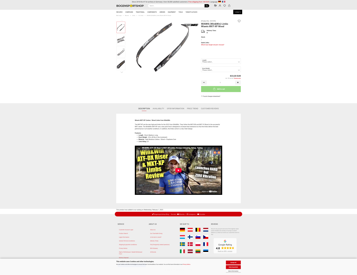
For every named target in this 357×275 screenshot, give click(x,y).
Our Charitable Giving (156, 233)
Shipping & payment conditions (128, 244)
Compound (129, 12)
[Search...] (207, 5)
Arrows (162, 12)
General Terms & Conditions (127, 241)
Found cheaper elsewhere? (211, 96)
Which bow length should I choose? (212, 45)
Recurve (119, 12)
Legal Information (124, 237)
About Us (152, 229)
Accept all (233, 262)
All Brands (153, 252)
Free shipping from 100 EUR (198, 2)
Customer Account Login (126, 229)
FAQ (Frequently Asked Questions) (160, 244)
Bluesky (182, 214)
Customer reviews (210, 108)
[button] (215, 5)
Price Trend (192, 108)
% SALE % (238, 12)
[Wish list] (224, 5)
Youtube (202, 214)
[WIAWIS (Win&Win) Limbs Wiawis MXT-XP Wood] (162, 46)
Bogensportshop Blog (161, 214)
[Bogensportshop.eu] (130, 6)
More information (233, 271)
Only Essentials (233, 267)
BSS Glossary (154, 248)
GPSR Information (175, 108)
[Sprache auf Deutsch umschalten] (219, 2)
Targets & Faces (191, 12)
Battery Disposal (123, 257)
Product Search (123, 233)
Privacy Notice (186, 264)
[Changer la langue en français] (223, 2)
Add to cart (221, 89)
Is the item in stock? (155, 237)
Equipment (172, 12)
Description (144, 108)
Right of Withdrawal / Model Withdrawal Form (130, 253)
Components (152, 12)
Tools (180, 12)
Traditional (140, 12)
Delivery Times (154, 241)
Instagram (192, 214)
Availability (158, 108)
